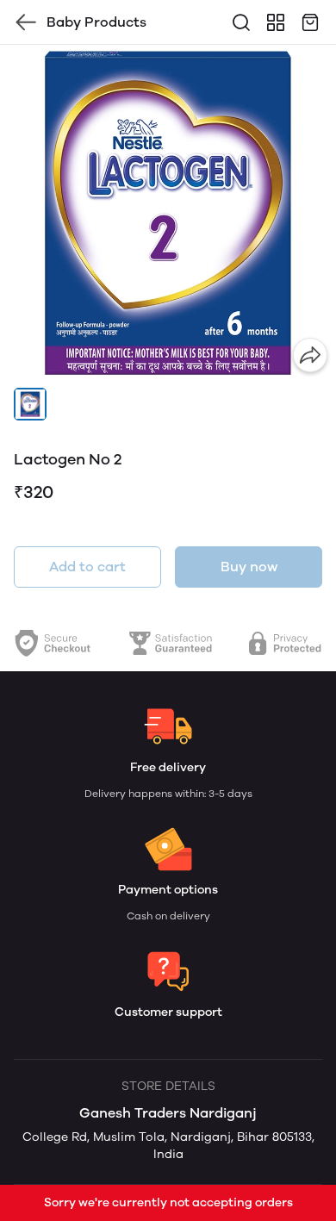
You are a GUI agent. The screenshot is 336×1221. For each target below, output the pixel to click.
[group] (168, 213)
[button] (30, 404)
